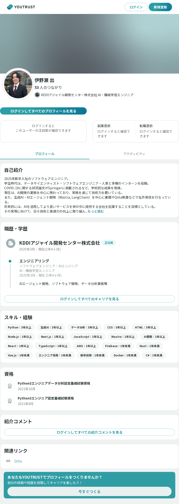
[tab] (45, 153)
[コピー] (8, 460)
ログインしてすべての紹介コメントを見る (90, 432)
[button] (89, 44)
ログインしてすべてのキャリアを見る (89, 298)
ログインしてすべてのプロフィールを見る (43, 110)
